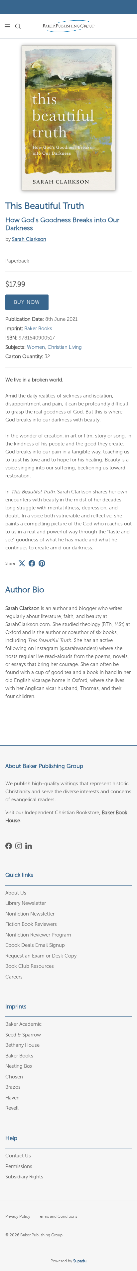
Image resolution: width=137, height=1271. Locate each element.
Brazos (13, 1087)
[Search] (22, 26)
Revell (12, 1108)
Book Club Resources (29, 966)
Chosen (14, 1077)
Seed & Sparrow (23, 1035)
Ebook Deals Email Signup (35, 945)
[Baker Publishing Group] (68, 26)
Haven (12, 1098)
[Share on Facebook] (32, 563)
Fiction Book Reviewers (31, 924)
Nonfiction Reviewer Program (38, 935)
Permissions (18, 1166)
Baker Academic (23, 1024)
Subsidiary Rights (24, 1177)
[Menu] (7, 26)
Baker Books (38, 328)
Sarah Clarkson (29, 239)
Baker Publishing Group (41, 1235)
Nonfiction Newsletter (30, 914)
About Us (15, 893)
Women (36, 347)
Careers (14, 977)
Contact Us (18, 1156)
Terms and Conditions (57, 1216)
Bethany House (22, 1045)
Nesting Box (18, 1066)
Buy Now (27, 302)
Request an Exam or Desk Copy (40, 956)
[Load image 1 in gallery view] (68, 118)
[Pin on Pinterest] (42, 563)
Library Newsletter (25, 903)
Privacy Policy (17, 1216)
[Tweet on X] (22, 563)
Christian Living (65, 347)
